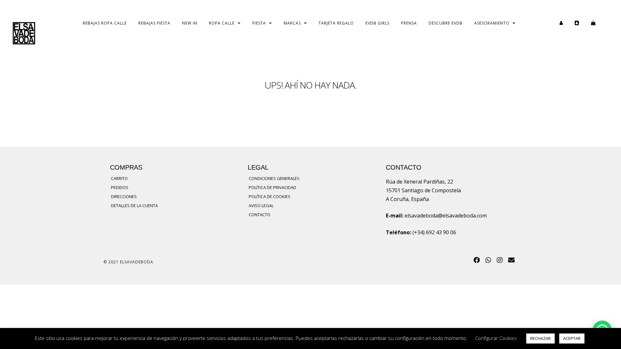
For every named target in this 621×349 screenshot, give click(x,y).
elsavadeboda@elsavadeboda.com (446, 215)
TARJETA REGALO (336, 23)
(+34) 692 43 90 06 (434, 232)
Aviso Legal (261, 205)
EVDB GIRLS (377, 23)
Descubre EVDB (446, 23)
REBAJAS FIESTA (154, 23)
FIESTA (259, 23)
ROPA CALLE (221, 23)
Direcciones (124, 196)
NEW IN (189, 23)
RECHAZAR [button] (540, 338)
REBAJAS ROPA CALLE (105, 23)
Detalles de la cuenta (134, 205)
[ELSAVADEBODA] (24, 34)
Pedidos (119, 187)
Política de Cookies (269, 196)
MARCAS (292, 23)
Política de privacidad (272, 187)
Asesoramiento (491, 23)
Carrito (119, 178)
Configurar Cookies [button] (496, 338)
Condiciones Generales (274, 178)
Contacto (259, 214)
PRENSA (409, 23)
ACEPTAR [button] (572, 338)
